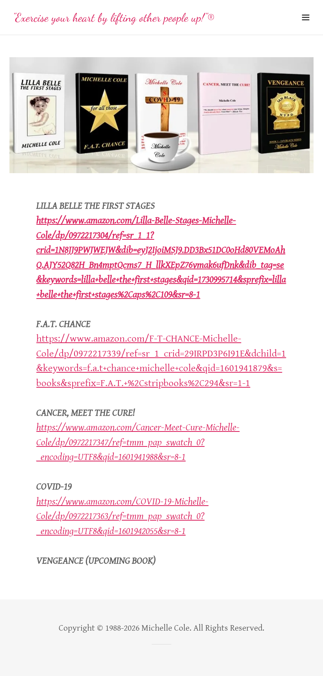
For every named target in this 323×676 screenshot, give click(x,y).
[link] (113, 19)
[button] (306, 17)
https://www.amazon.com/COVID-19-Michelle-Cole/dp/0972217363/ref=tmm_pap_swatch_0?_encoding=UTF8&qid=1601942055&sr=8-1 (122, 516)
